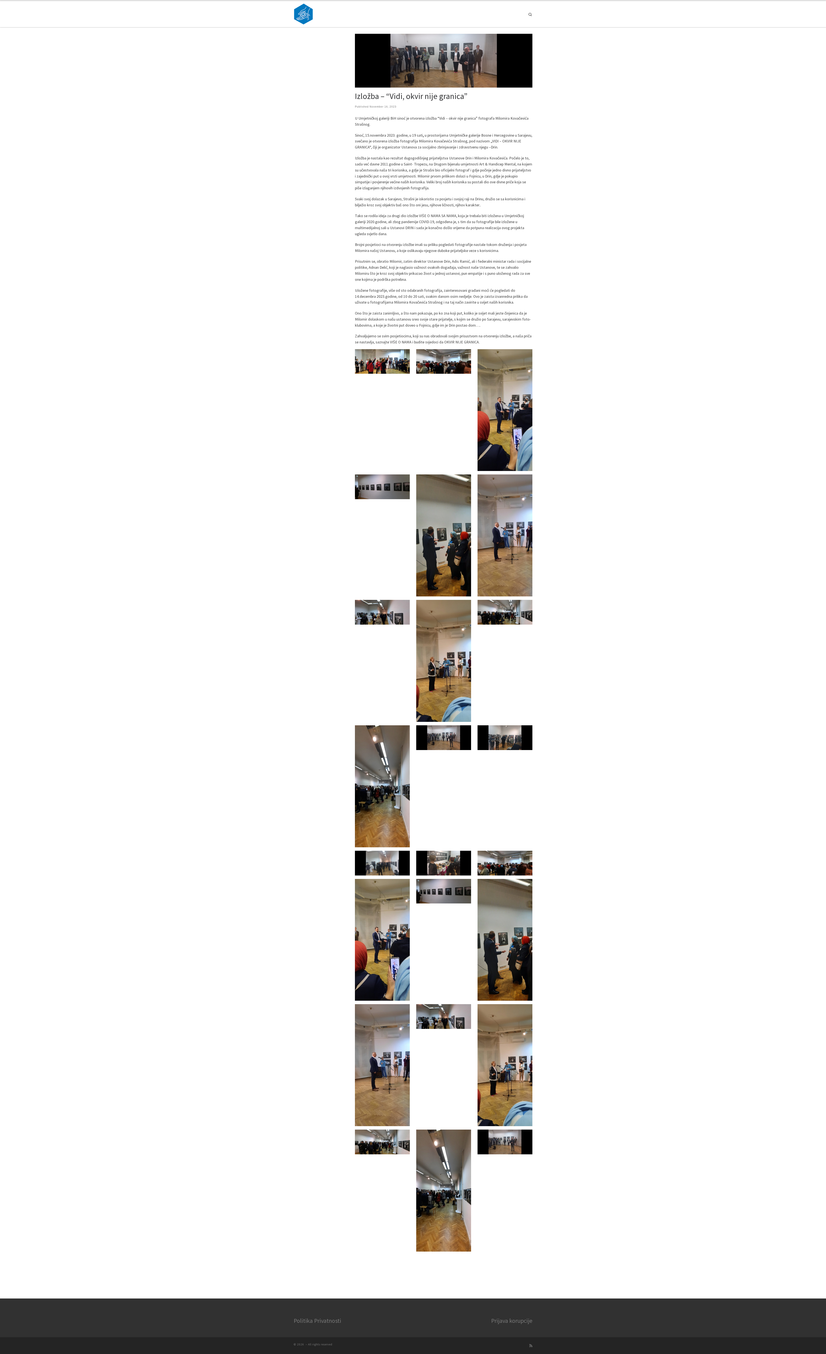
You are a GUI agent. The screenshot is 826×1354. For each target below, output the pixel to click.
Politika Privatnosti (317, 1321)
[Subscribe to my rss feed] (530, 1345)
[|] (303, 13)
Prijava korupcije (511, 1321)
